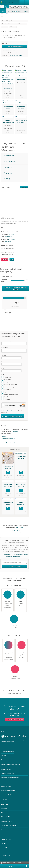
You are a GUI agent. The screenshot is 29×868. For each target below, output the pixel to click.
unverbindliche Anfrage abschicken (12, 416)
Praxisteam (8, 173)
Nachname (4, 361)
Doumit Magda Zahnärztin (21, 107)
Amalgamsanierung (9, 387)
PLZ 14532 (11, 234)
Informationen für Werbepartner (9, 794)
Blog (2, 759)
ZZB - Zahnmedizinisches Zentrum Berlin (21, 122)
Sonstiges (7, 179)
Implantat (6, 392)
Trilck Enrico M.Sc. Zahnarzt (8, 107)
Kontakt (12, 259)
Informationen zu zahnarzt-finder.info (10, 764)
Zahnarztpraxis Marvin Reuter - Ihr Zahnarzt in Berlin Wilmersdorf (7, 88)
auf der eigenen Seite (21, 654)
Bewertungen (20, 11)
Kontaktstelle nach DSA (7, 821)
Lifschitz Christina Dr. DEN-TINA (8, 485)
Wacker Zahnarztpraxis (21, 503)
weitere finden (20, 603)
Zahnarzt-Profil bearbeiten (7, 773)
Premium (25, 67)
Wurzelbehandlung (9, 396)
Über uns (3, 755)
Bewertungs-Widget (6, 786)
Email (3, 368)
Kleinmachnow (8, 236)
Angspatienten (7, 377)
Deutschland (8, 241)
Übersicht (3, 11)
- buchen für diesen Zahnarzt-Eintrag (15, 678)
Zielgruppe (8, 167)
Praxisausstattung (10, 161)
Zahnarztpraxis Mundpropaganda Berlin (8, 122)
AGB (2, 812)
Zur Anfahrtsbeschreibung (8, 438)
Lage (9, 11)
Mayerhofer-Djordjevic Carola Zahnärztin (21, 458)
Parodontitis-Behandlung (10, 384)
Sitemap (3, 829)
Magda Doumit (21, 79)
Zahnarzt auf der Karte (9, 50)
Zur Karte (4, 436)
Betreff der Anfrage (6, 341)
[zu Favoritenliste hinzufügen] (2, 14)
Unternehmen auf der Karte (8, 747)
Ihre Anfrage (4, 347)
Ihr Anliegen (4, 374)
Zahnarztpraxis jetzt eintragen (15, 719)
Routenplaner (25, 187)
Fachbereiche (9, 156)
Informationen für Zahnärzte (8, 790)
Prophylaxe (7, 382)
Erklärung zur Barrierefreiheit (8, 825)
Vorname (4, 355)
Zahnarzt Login (6, 855)
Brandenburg (11, 239)
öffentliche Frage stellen (15, 566)
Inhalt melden (16, 531)
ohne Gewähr (19, 527)
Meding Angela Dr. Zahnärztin (8, 467)
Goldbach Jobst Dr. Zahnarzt (8, 503)
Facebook (3, 843)
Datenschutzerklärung (8, 410)
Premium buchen (7, 782)
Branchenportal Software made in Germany (10, 863)
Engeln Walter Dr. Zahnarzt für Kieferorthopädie (21, 486)
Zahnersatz (7, 399)
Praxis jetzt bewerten (16, 288)
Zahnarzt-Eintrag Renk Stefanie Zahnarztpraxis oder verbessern (8, 655)
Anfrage (26, 11)
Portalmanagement (6, 834)
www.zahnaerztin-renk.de (16, 55)
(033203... (9, 53)
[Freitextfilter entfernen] (21, 2)
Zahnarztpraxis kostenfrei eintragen (10, 777)
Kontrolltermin (7, 379)
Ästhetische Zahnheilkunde (11, 394)
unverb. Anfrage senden (15, 46)
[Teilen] (23, 866)
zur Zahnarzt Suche (1, 6)
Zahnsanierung (8, 389)
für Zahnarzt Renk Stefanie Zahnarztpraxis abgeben (7, 605)
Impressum (4, 808)
